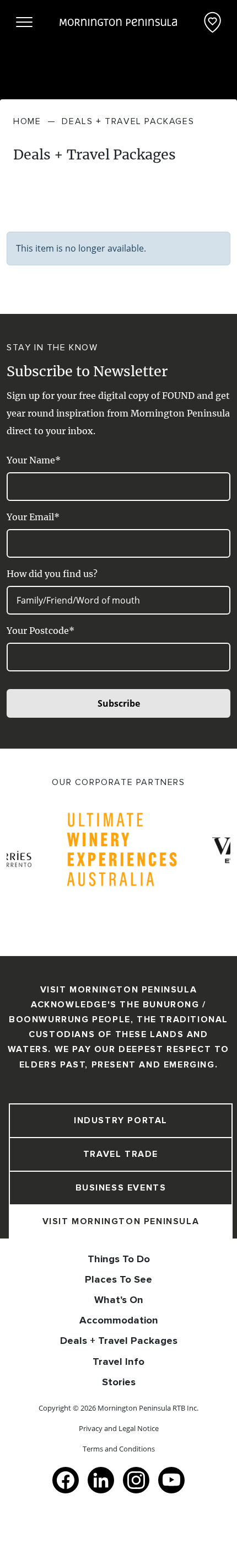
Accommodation (118, 1320)
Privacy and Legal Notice (119, 1428)
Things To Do (119, 1259)
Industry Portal (121, 1120)
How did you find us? (52, 573)
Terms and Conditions (119, 1449)
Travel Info (118, 1361)
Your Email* (33, 516)
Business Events (121, 1187)
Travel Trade (120, 1154)
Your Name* (34, 460)
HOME (27, 121)
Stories (119, 1382)
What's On (118, 1300)
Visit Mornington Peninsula (121, 1221)
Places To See (118, 1279)
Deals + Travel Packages (118, 1341)
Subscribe (119, 703)
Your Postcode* (40, 630)
